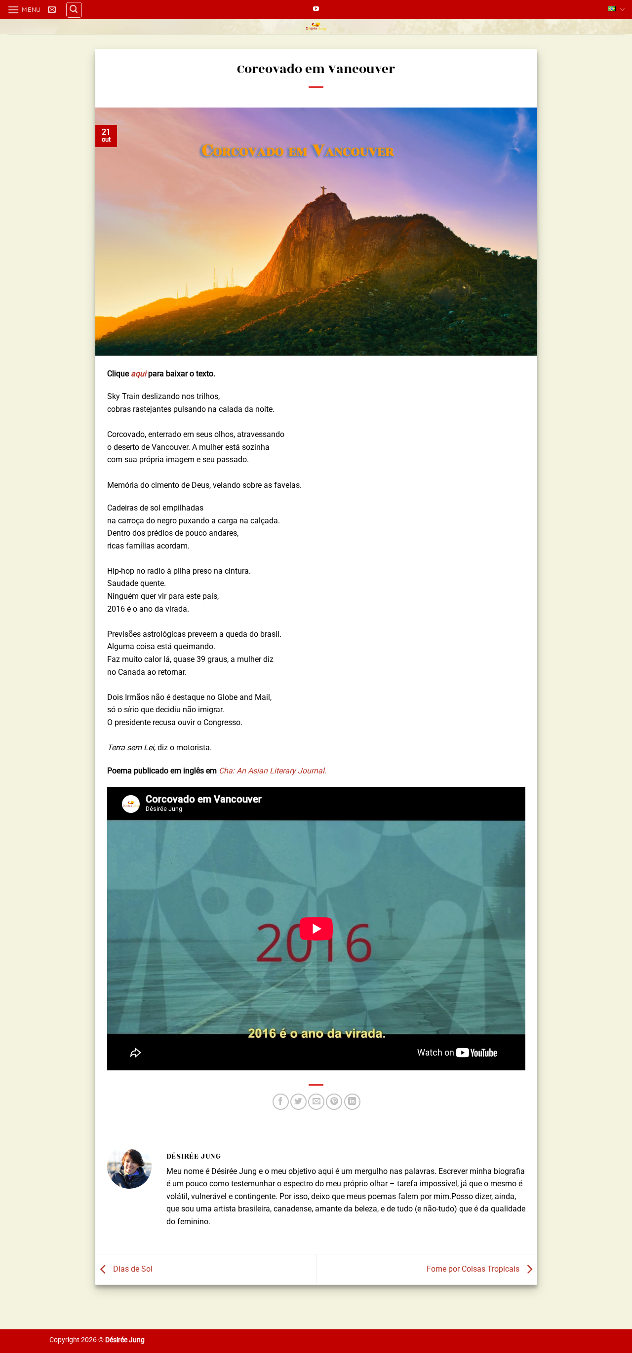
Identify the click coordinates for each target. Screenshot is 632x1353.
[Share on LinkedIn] (352, 1102)
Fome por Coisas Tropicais (474, 1269)
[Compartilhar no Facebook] (281, 1102)
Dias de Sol (132, 1269)
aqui (138, 373)
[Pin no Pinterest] (334, 1102)
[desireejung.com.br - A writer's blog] (316, 26)
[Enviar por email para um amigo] (316, 1102)
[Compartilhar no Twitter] (298, 1102)
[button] (24, 9)
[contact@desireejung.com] (53, 9)
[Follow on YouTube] (316, 9)
